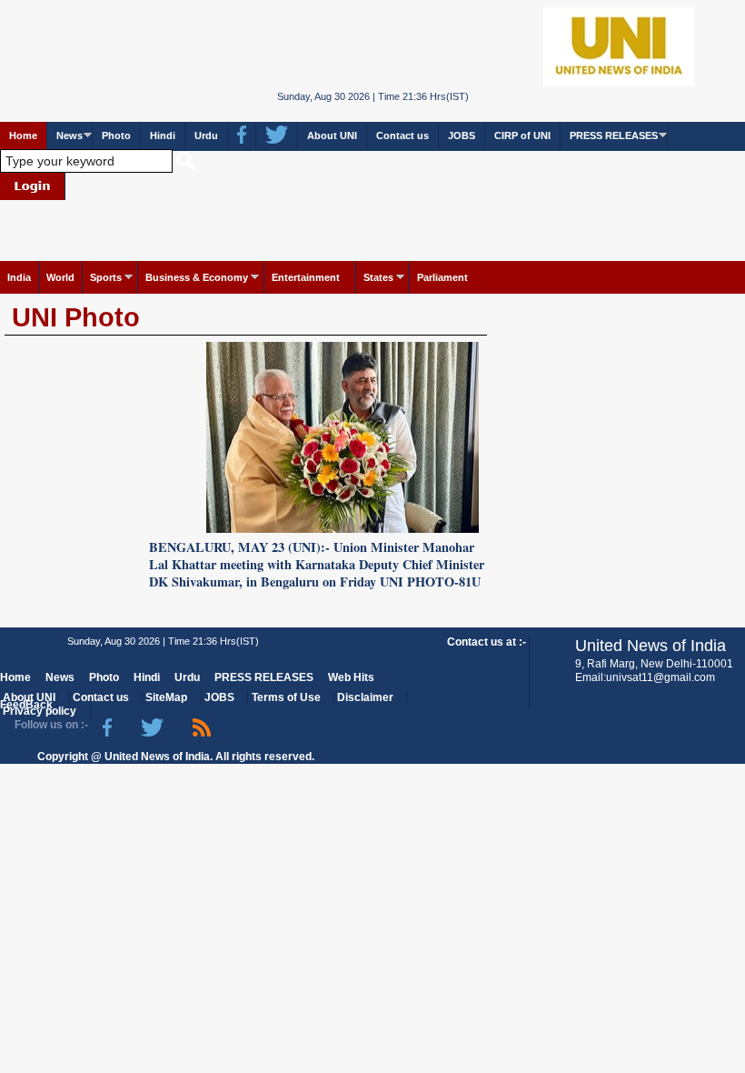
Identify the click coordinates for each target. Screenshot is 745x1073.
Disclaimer (365, 697)
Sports (106, 277)
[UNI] (372, 46)
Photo (116, 135)
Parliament (442, 277)
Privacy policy (39, 711)
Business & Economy (196, 277)
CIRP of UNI (522, 135)
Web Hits (351, 677)
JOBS (461, 135)
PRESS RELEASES (614, 135)
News (69, 135)
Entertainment (306, 277)
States (378, 277)
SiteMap (166, 697)
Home (23, 135)
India (19, 277)
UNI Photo (76, 317)
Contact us (402, 135)
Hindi (162, 135)
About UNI (332, 135)
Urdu (206, 135)
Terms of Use (286, 697)
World (60, 277)
